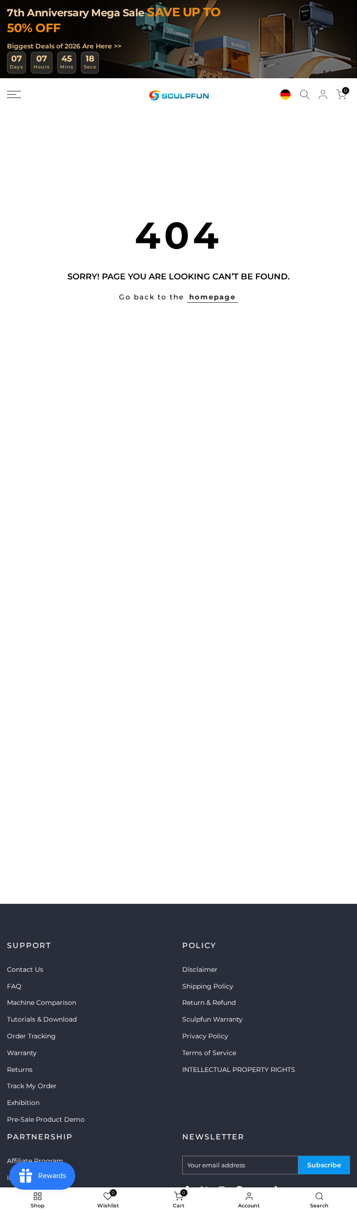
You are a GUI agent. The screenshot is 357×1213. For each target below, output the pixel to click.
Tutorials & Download (42, 1019)
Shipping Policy (207, 986)
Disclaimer (200, 969)
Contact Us (25, 969)
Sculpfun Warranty (212, 1019)
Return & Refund (209, 1002)
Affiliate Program (35, 1161)
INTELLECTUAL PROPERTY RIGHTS (238, 1069)
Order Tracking (31, 1036)
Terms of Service (209, 1053)
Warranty (22, 1053)
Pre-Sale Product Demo (46, 1119)
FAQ (14, 986)
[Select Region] (285, 94)
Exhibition (23, 1102)
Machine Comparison (41, 1002)
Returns (20, 1069)
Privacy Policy (205, 1036)
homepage (212, 296)
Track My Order (32, 1086)
